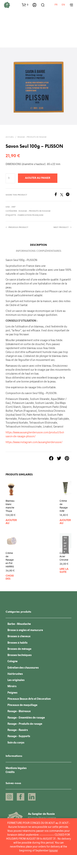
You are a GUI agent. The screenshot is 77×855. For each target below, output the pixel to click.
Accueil (10, 137)
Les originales (15, 680)
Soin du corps (15, 742)
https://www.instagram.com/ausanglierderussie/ (34, 442)
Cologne (12, 661)
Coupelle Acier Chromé (64, 556)
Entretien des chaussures (23, 667)
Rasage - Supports (18, 736)
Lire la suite (64, 570)
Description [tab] (38, 245)
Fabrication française (30, 215)
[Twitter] (63, 195)
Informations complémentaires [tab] (38, 251)
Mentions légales (16, 768)
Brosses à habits (17, 642)
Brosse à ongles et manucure (25, 630)
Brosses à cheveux (18, 636)
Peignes (12, 692)
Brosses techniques (19, 655)
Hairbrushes (15, 673)
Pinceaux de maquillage (22, 704)
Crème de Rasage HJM (64, 506)
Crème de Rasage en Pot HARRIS (10, 559)
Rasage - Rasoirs (17, 729)
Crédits (10, 772)
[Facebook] (57, 195)
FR (56, 4)
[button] (25, 5)
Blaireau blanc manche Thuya (10, 506)
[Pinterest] (68, 195)
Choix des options (11, 578)
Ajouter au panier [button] (11, 522)
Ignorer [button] (53, 850)
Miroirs (11, 686)
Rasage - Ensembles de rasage (26, 717)
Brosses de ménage (19, 648)
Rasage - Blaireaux (19, 711)
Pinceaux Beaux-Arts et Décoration (29, 698)
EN (63, 4)
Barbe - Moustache (19, 623)
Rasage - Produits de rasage (32, 137)
